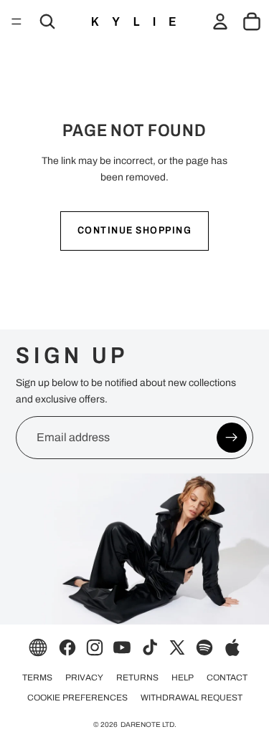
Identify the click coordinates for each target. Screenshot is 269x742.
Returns (137, 678)
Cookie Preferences (77, 698)
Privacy (84, 678)
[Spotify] (204, 647)
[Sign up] (232, 438)
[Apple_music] (232, 647)
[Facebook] (67, 647)
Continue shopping (134, 230)
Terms (37, 678)
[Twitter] (177, 647)
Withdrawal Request (191, 698)
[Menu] (16, 21)
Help (182, 678)
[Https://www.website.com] (38, 647)
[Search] (47, 21)
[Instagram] (95, 647)
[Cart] (252, 21)
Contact (227, 678)
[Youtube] (122, 647)
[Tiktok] (150, 647)
